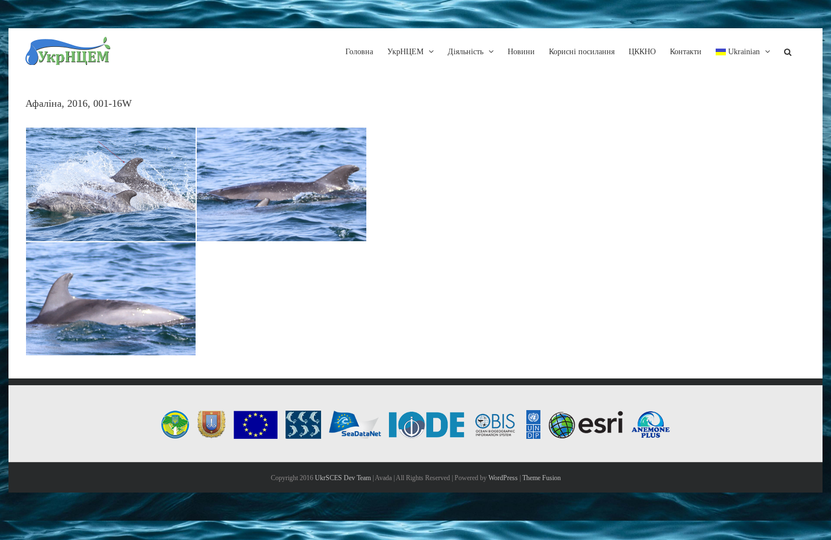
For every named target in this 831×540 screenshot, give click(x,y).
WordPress (503, 478)
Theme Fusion (541, 478)
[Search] (787, 50)
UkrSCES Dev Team (343, 478)
